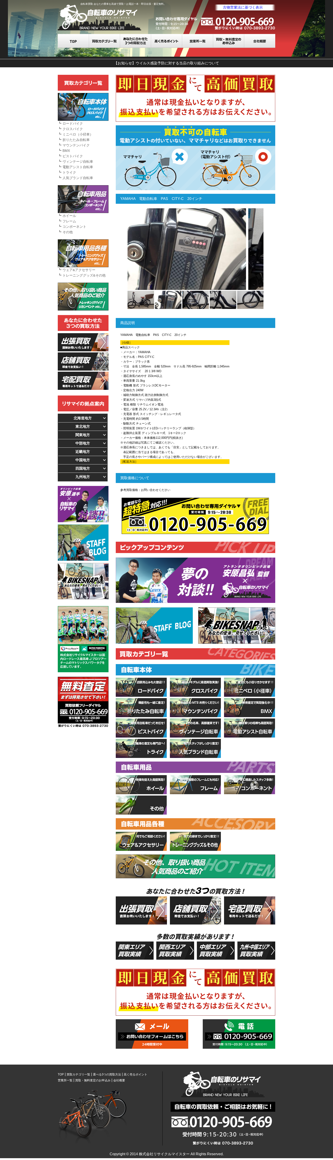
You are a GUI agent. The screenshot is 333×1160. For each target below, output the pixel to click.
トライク (69, 172)
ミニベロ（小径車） (78, 134)
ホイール (69, 216)
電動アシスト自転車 (78, 167)
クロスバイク (73, 129)
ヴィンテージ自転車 (78, 161)
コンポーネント (74, 226)
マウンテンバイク (76, 145)
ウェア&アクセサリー (79, 270)
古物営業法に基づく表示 (243, 7)
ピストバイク (73, 156)
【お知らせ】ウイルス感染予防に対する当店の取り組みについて (166, 63)
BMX (66, 151)
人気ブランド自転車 (78, 178)
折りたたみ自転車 (76, 140)
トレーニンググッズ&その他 (84, 275)
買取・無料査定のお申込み (228, 41)
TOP (73, 41)
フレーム (69, 221)
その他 (68, 232)
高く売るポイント (166, 41)
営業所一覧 (197, 41)
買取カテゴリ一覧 (104, 41)
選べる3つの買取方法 (135, 41)
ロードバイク (73, 123)
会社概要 (259, 41)
